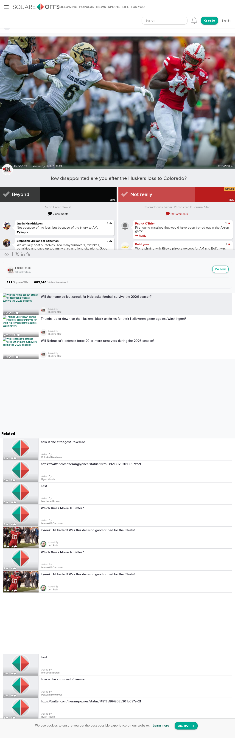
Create (209, 20)
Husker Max (23, 268)
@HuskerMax (23, 272)
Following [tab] (67, 7)
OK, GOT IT (186, 725)
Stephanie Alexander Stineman (38, 241)
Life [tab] (125, 7)
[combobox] (164, 21)
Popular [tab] (86, 7)
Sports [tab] (114, 7)
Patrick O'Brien (145, 223)
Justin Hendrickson (30, 223)
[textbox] (164, 21)
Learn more (161, 725)
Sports (22, 166)
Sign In (226, 20)
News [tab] (101, 7)
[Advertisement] (117, 623)
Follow (220, 269)
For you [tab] (138, 7)
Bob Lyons (142, 244)
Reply (24, 232)
